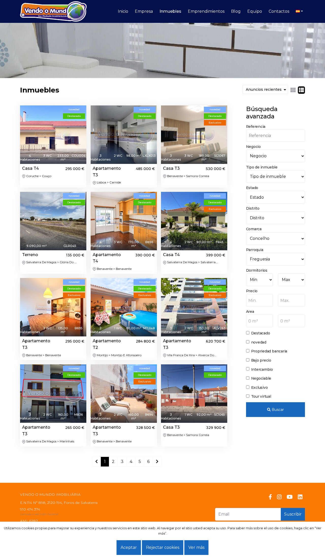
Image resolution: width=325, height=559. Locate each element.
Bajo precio (261, 360)
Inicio (123, 11)
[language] (299, 11)
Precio (252, 291)
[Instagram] (279, 497)
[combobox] (259, 300)
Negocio (253, 146)
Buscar (277, 409)
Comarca (254, 229)
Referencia (256, 126)
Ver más (196, 547)
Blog (236, 11)
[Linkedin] (300, 497)
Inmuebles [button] (170, 11)
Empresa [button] (144, 11)
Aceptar (129, 547)
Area (250, 311)
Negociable (261, 378)
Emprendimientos (206, 11)
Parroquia (254, 249)
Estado (252, 187)
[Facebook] (270, 497)
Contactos (279, 11)
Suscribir (293, 514)
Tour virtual (261, 396)
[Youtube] (289, 497)
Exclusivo (259, 387)
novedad (258, 342)
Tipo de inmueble (262, 167)
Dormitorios (256, 270)
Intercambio (262, 369)
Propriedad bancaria (269, 351)
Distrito (252, 208)
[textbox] (259, 300)
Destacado (260, 333)
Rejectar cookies (162, 547)
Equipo (254, 11)
